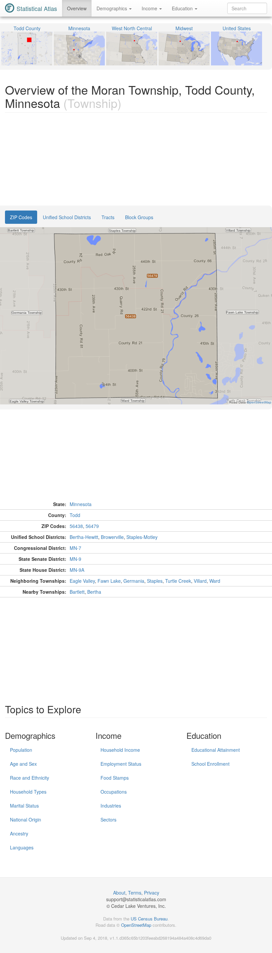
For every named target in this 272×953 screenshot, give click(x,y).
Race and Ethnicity (29, 777)
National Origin (25, 819)
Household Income (120, 749)
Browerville (112, 537)
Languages (22, 847)
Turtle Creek (178, 580)
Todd (75, 515)
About (119, 892)
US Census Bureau (149, 918)
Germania (133, 580)
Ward (214, 580)
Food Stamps (115, 777)
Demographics (112, 8)
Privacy (151, 892)
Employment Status (121, 763)
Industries (111, 805)
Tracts (108, 217)
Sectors (108, 819)
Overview (77, 8)
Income (150, 8)
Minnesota (81, 504)
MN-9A (77, 569)
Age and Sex (23, 763)
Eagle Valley (82, 580)
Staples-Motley (142, 537)
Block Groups (139, 217)
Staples (155, 580)
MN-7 (75, 548)
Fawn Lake (109, 580)
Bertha (94, 591)
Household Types (28, 791)
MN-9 (75, 559)
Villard (200, 580)
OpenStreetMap (136, 925)
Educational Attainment (215, 749)
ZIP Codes (21, 217)
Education (183, 8)
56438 (76, 526)
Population (21, 749)
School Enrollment (210, 763)
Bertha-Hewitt (84, 537)
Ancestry (19, 833)
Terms (134, 892)
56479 (92, 526)
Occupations (114, 791)
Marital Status (24, 805)
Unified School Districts (67, 217)
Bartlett (77, 591)
